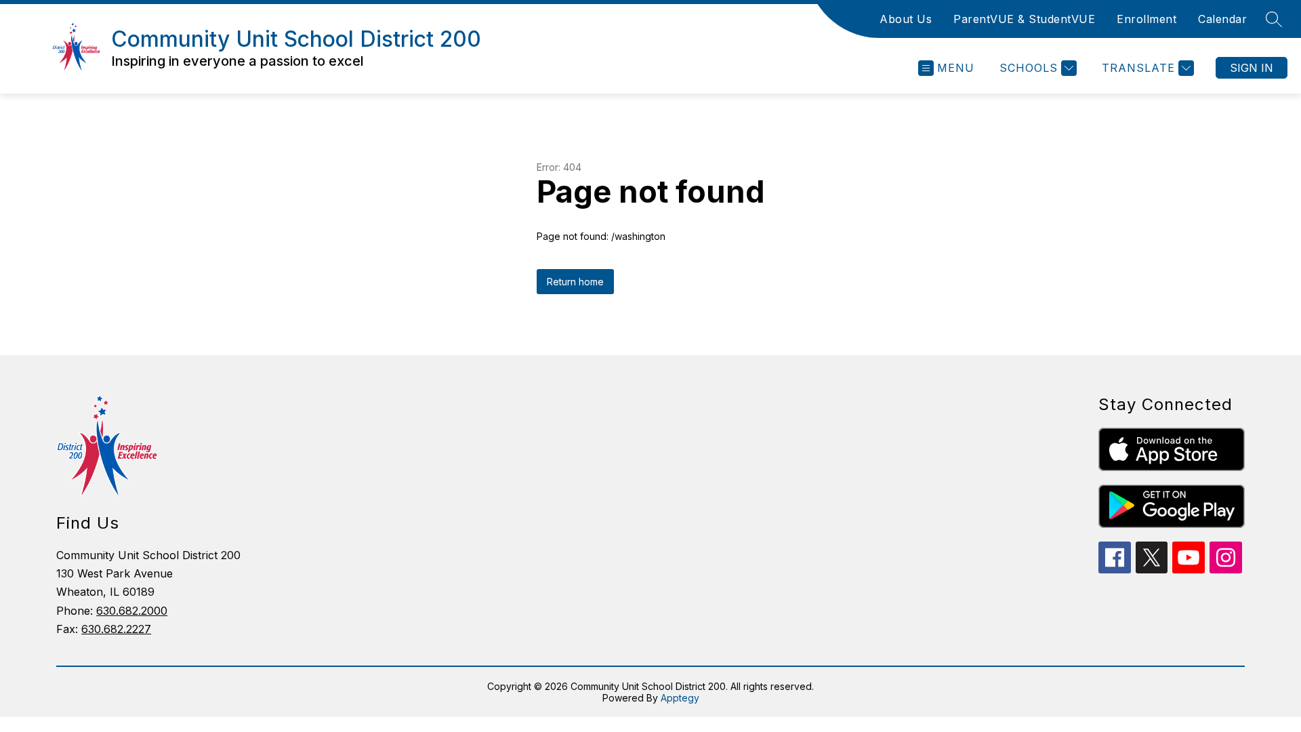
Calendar (1222, 19)
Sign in (1251, 68)
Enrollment (1146, 19)
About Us (906, 19)
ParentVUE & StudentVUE (1024, 19)
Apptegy (680, 698)
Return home (575, 281)
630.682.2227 (116, 629)
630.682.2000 (131, 610)
